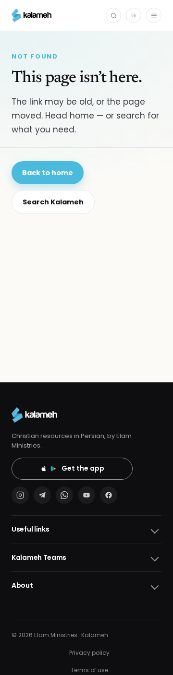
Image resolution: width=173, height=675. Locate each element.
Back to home (47, 173)
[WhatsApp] (64, 495)
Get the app (83, 468)
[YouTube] (86, 495)
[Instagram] (20, 495)
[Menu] (153, 15)
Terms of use (89, 670)
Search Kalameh (53, 202)
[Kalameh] (31, 15)
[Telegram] (42, 495)
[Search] (113, 15)
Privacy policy (89, 653)
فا (133, 15)
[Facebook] (108, 495)
